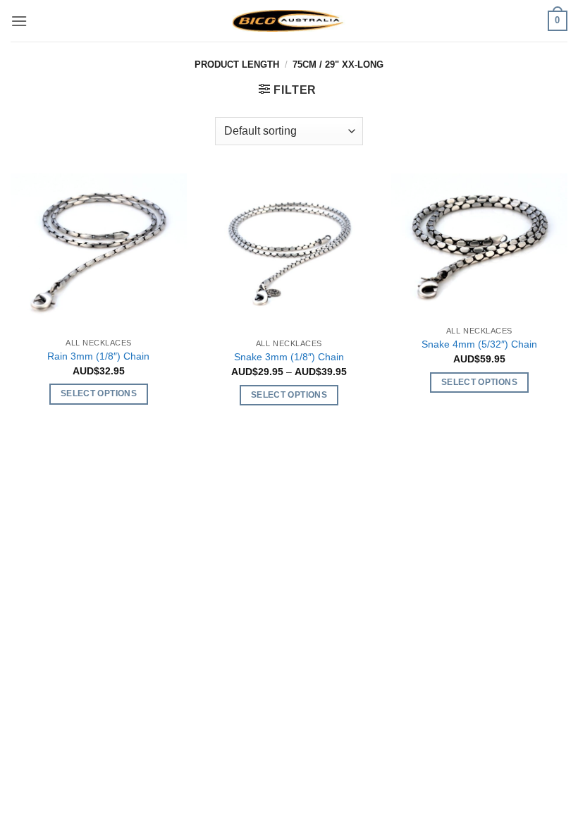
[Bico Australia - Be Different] (289, 21)
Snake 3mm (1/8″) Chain (289, 356)
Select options (99, 393)
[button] (19, 21)
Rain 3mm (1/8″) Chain (98, 356)
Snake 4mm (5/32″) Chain (479, 344)
